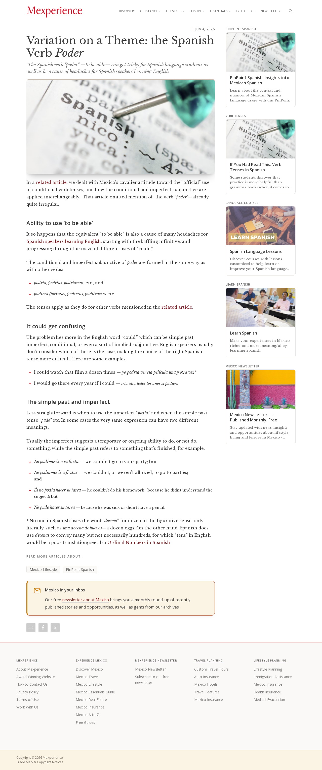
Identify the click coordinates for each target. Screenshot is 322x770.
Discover (126, 11)
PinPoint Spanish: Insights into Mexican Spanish (259, 80)
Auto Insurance (206, 676)
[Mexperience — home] (54, 11)
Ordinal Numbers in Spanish (138, 542)
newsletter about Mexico (85, 599)
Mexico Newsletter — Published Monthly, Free (253, 417)
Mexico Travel (87, 676)
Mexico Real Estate (91, 699)
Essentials (219, 11)
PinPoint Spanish (80, 569)
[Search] (291, 11)
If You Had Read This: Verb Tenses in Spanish (255, 167)
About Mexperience (32, 669)
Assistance (149, 11)
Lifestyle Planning (268, 669)
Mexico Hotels (206, 684)
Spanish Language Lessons (256, 251)
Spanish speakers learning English (63, 241)
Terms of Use (27, 699)
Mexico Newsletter (150, 669)
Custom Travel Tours (211, 669)
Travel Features (207, 692)
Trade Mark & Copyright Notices (39, 762)
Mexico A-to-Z (87, 714)
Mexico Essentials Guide (95, 692)
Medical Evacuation (269, 699)
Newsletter (270, 11)
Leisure (196, 11)
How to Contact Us (32, 684)
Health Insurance (267, 692)
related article (51, 182)
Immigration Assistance (273, 676)
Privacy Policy (27, 692)
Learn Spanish (243, 333)
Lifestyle (173, 11)
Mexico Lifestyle (43, 569)
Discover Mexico (89, 669)
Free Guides (246, 11)
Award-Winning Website (35, 676)
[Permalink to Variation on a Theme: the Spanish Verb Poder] (120, 126)
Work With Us (27, 707)
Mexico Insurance (90, 707)
